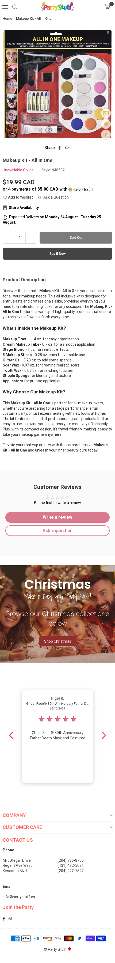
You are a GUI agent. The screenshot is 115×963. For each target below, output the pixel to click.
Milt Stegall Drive (17, 860)
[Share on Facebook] (60, 148)
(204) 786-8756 (70, 860)
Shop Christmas (57, 641)
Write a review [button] (57, 517)
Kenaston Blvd (15, 871)
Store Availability (24, 208)
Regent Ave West (17, 865)
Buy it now (57, 254)
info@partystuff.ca (19, 897)
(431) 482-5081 (70, 865)
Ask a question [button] (57, 530)
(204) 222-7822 (70, 871)
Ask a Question (56, 197)
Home (7, 19)
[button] (107, 6)
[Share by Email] (67, 148)
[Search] (15, 7)
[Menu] (5, 7)
